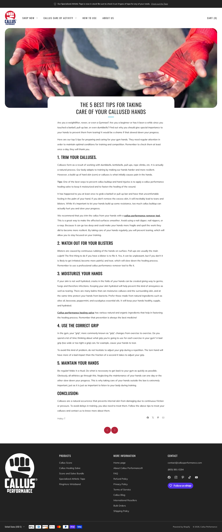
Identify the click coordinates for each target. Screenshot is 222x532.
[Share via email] (163, 417)
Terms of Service (122, 489)
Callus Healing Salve (69, 468)
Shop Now (28, 18)
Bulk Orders (119, 505)
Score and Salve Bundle (71, 473)
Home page (119, 462)
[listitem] (111, 4)
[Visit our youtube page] (196, 477)
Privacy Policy (120, 484)
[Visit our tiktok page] (189, 477)
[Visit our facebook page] (169, 477)
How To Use (90, 18)
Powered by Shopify (181, 527)
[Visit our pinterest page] (182, 477)
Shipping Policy (121, 511)
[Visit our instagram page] (175, 477)
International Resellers (125, 500)
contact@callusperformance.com (185, 462)
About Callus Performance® (128, 468)
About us (108, 18)
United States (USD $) (13, 526)
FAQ (115, 473)
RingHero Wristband (70, 484)
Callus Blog (119, 494)
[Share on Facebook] (147, 417)
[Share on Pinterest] (158, 417)
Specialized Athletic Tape (72, 478)
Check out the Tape (159, 4)
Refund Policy (120, 478)
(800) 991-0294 (176, 469)
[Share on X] (153, 417)
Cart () (212, 18)
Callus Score (65, 462)
